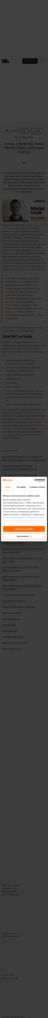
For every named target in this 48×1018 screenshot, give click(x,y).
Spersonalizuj (23, 536)
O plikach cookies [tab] (37, 487)
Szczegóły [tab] (21, 487)
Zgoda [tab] (7, 487)
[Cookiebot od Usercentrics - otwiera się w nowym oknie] (34, 480)
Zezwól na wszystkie (24, 529)
